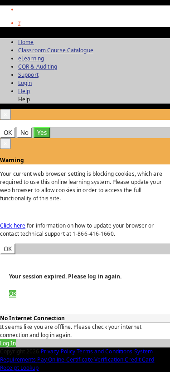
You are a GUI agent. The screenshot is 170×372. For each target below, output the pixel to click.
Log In (8, 343)
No (24, 133)
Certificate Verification (95, 359)
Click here (12, 225)
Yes (42, 133)
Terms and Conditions (105, 351)
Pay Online (51, 359)
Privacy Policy (59, 351)
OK (8, 133)
